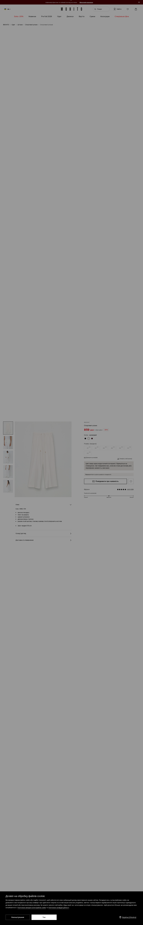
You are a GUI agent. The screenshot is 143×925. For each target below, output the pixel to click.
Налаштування (17, 917)
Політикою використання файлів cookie (31, 908)
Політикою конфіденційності (58, 908)
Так (44, 917)
